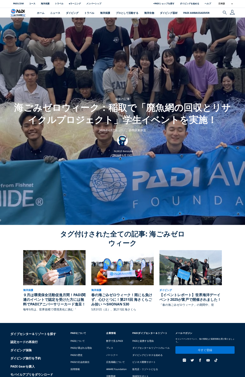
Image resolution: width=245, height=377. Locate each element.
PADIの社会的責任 (79, 362)
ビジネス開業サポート (144, 362)
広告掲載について (115, 362)
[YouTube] (208, 361)
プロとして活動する (127, 12)
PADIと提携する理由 (143, 340)
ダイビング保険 (21, 350)
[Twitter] (192, 361)
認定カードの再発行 (24, 342)
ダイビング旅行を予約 (25, 358)
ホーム (40, 12)
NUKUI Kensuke (123, 151)
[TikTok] (216, 361)
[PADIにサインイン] (232, 12)
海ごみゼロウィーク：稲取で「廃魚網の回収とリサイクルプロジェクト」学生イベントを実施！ (122, 113)
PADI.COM (18, 3)
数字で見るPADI (114, 340)
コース (32, 3)
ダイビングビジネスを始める (147, 355)
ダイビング (72, 12)
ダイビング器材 (169, 12)
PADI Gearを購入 (22, 366)
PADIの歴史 (76, 355)
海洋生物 (149, 12)
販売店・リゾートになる (145, 369)
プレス (109, 347)
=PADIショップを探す (164, 3)
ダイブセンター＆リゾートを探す (33, 334)
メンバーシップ (93, 3)
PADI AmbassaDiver (196, 12)
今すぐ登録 (205, 350)
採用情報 (75, 369)
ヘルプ (208, 3)
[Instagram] (184, 361)
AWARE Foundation (116, 369)
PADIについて (77, 340)
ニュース (55, 12)
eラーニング (75, 3)
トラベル (59, 3)
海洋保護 (45, 3)
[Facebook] (200, 361)
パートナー (112, 355)
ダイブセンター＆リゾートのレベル (151, 347)
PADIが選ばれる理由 (81, 347)
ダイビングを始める (189, 3)
